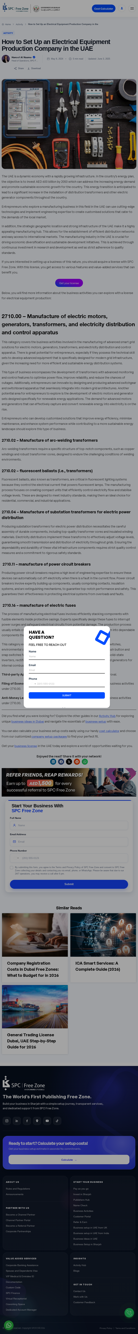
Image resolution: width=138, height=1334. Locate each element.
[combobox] (33, 684)
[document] (69, 667)
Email (32, 665)
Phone (33, 678)
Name (32, 651)
